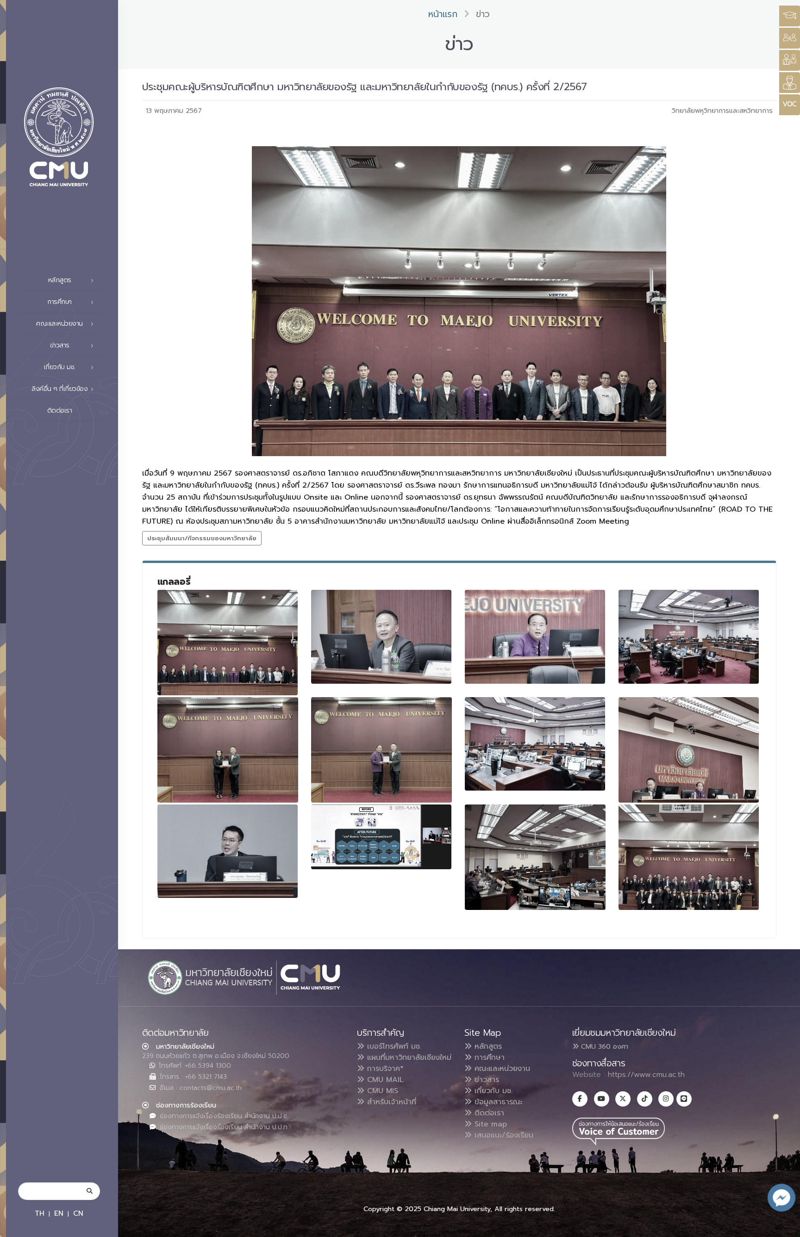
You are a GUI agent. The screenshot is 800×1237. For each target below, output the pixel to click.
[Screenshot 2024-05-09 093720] (381, 836)
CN (78, 1213)
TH (39, 1213)
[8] (535, 744)
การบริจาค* (384, 1068)
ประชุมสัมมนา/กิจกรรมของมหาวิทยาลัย (201, 538)
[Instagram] (666, 1099)
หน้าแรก (442, 14)
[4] (689, 636)
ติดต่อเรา (59, 410)
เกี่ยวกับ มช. (492, 1090)
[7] (381, 750)
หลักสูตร (487, 1046)
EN (58, 1213)
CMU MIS (381, 1090)
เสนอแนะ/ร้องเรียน (502, 1135)
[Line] (684, 1099)
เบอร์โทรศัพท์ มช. (392, 1046)
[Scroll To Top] (783, 1226)
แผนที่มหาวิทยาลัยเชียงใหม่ (407, 1057)
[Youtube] (601, 1099)
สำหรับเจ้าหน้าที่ (390, 1101)
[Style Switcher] (789, 38)
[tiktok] (644, 1099)
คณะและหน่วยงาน (501, 1068)
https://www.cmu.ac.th (646, 1074)
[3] (535, 636)
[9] (689, 750)
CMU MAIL (384, 1079)
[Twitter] (623, 1099)
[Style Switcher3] (789, 16)
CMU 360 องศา (603, 1046)
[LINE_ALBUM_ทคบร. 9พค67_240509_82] (535, 857)
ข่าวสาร (485, 1079)
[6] (227, 750)
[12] (689, 857)
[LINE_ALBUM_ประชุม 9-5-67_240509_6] (227, 851)
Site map (489, 1124)
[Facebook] (580, 1099)
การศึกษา (488, 1057)
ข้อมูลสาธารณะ (497, 1101)
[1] (227, 642)
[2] (381, 636)
